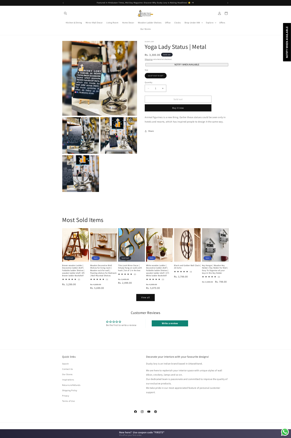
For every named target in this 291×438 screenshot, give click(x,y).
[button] (65, 13)
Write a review (170, 323)
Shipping (148, 59)
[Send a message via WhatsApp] (284, 431)
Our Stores (67, 374)
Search (65, 363)
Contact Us (67, 369)
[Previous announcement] (63, 3)
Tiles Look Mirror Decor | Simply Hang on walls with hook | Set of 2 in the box (130, 268)
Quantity (148, 82)
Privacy (65, 395)
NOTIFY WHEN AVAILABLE (186, 65)
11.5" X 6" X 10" (157, 76)
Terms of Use (68, 400)
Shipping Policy (69, 390)
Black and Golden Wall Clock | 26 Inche (187, 266)
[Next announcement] (227, 3)
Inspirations (68, 379)
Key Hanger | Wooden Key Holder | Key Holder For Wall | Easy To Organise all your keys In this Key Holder (215, 269)
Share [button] (151, 131)
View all (145, 297)
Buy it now (178, 107)
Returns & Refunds (71, 385)
